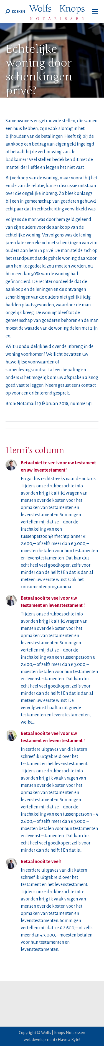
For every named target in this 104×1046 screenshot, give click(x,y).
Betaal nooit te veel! (41, 861)
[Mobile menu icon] (95, 11)
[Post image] (11, 464)
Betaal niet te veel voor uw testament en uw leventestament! (58, 466)
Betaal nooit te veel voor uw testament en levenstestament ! (53, 602)
